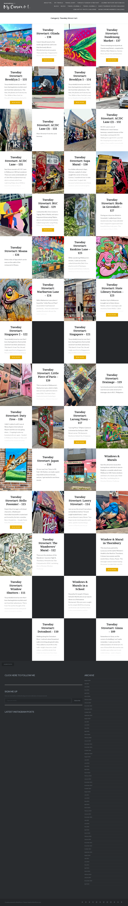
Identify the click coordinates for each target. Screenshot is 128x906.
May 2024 (86, 766)
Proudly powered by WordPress (13, 902)
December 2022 (88, 817)
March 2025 (87, 734)
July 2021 (86, 858)
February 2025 (87, 737)
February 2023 (87, 810)
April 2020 (86, 884)
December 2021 (88, 842)
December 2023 (88, 782)
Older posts (8, 664)
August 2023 (87, 791)
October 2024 (87, 750)
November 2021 (88, 845)
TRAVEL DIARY (70, 2)
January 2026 (87, 702)
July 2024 (86, 760)
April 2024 (86, 769)
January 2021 (87, 877)
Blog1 (56, 6)
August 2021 (87, 855)
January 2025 (87, 740)
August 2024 (87, 756)
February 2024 (87, 775)
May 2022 (86, 826)
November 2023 (88, 785)
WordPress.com (36, 902)
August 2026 (87, 680)
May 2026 (86, 690)
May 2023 (86, 801)
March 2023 (87, 807)
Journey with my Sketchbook (113, 2)
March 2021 (87, 871)
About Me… (48, 2)
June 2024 (86, 763)
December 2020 (88, 880)
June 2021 (86, 861)
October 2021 (87, 849)
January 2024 (87, 779)
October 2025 (87, 712)
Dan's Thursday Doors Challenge (111, 6)
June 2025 (86, 725)
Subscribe (77, 700)
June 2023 (86, 798)
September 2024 (88, 753)
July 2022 (86, 820)
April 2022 (86, 830)
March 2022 (87, 833)
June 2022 (86, 823)
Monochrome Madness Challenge (111, 9)
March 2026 (87, 696)
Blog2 (63, 6)
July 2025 (86, 721)
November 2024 (88, 747)
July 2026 (86, 683)
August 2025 (87, 718)
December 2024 (88, 744)
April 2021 (86, 868)
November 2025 (88, 709)
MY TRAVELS (58, 2)
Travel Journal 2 (89, 6)
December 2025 (88, 705)
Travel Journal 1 (74, 6)
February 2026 (87, 699)
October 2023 (87, 788)
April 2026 (86, 693)
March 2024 (87, 772)
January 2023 (87, 814)
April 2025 (86, 731)
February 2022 (87, 836)
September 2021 (88, 852)
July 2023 (86, 795)
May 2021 (86, 865)
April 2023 (86, 804)
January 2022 (87, 839)
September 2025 (88, 715)
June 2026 (86, 686)
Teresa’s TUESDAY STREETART (88, 2)
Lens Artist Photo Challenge (84, 9)
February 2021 (87, 874)
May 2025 (86, 728)
